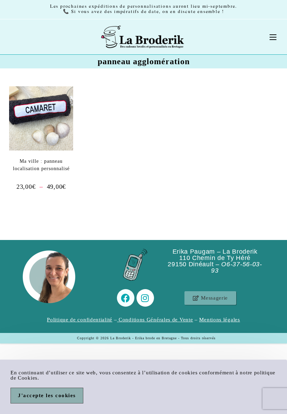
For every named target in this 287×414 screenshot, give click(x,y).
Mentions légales (219, 319)
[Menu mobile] (273, 37)
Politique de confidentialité (79, 319)
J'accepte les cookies (47, 395)
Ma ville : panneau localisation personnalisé (41, 165)
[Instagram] (145, 298)
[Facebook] (125, 298)
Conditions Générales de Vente (156, 319)
